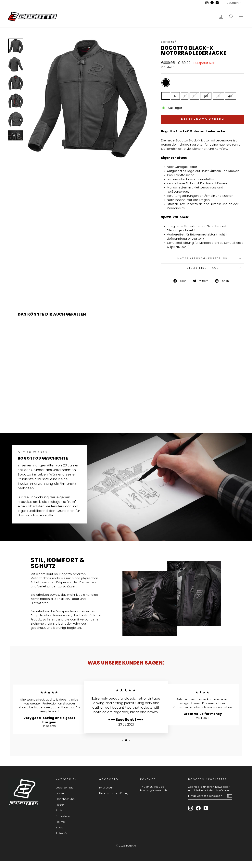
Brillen (60, 810)
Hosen (60, 804)
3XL (218, 96)
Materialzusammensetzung (202, 258)
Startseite (167, 41)
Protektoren (63, 816)
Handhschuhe (65, 799)
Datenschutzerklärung (114, 793)
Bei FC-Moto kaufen (202, 119)
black (166, 83)
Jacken (60, 793)
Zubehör (61, 833)
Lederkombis (64, 787)
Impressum (106, 787)
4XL (230, 96)
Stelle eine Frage (202, 268)
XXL (205, 96)
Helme (60, 821)
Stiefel (60, 827)
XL (194, 96)
